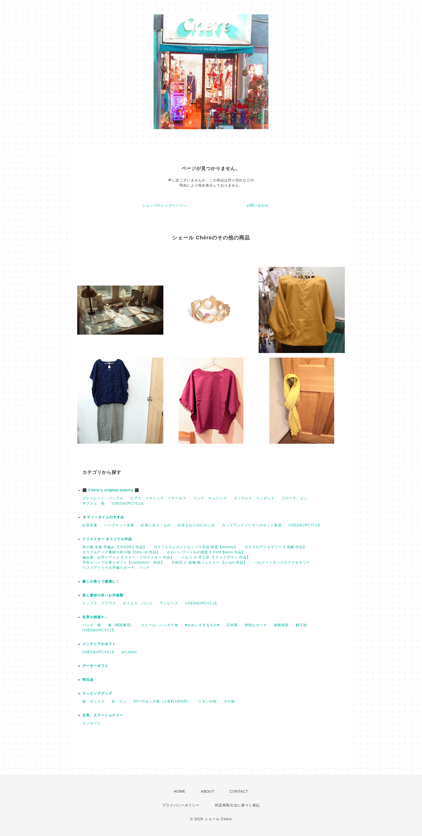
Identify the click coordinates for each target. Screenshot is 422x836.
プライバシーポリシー (181, 805)
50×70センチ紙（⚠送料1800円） (162, 701)
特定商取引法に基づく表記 (237, 805)
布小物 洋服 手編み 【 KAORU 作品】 (114, 547)
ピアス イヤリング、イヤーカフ (158, 498)
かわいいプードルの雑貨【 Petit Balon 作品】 (206, 552)
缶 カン (119, 701)
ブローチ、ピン (295, 498)
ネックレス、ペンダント (254, 498)
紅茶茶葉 (89, 525)
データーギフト (95, 666)
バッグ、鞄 (91, 625)
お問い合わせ (257, 205)
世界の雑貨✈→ (95, 617)
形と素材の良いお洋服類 (102, 595)
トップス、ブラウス (99, 603)
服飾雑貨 (281, 625)
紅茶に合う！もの (156, 525)
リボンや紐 (207, 701)
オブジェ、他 (93, 503)
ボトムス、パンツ (138, 603)
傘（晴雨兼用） (121, 625)
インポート (91, 723)
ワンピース (169, 603)
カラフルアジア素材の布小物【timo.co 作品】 (121, 552)
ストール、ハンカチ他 (159, 625)
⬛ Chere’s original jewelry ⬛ (110, 490)
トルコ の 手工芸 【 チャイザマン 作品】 (215, 557)
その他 (229, 701)
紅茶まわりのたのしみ (196, 525)
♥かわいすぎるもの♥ (202, 625)
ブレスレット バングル (102, 498)
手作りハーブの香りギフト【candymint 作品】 (123, 562)
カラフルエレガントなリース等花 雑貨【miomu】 (196, 547)
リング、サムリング (210, 498)
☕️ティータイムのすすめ (103, 517)
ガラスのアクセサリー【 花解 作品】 (276, 547)
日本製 (232, 625)
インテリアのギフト (99, 644)
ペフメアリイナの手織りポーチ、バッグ (116, 568)
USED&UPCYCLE (128, 503)
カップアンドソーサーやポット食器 (252, 525)
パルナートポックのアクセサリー (282, 562)
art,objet (129, 652)
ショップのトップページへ (164, 205)
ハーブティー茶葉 (119, 525)
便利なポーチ (256, 625)
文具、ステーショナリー (102, 715)
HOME (179, 792)
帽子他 (301, 625)
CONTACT (239, 792)
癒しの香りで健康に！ (101, 581)
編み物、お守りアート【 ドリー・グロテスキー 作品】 (128, 557)
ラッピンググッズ (97, 693)
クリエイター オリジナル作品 (107, 539)
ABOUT (207, 792)
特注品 (88, 680)
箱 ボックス (93, 701)
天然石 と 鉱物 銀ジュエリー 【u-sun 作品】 (209, 562)
